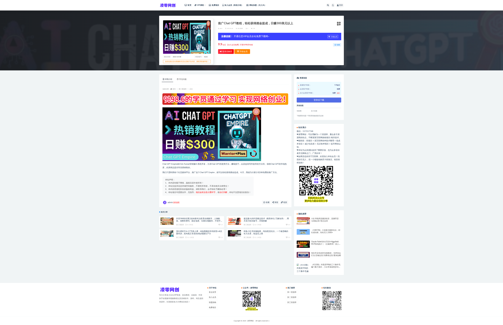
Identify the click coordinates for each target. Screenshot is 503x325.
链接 (285, 202)
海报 (276, 202)
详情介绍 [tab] (168, 79)
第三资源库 (240, 28)
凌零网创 (250, 321)
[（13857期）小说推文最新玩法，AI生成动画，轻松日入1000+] (303, 232)
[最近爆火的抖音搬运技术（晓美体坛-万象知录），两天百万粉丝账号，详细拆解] (234, 221)
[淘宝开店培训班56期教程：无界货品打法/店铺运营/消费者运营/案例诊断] (303, 255)
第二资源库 (291, 297)
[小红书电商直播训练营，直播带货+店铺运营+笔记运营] (303, 220)
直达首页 (212, 292)
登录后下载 (319, 100)
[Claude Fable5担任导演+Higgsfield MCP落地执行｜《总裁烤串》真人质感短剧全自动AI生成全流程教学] (303, 244)
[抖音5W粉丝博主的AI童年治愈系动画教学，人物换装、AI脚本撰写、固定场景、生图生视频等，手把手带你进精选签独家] (167, 221)
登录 (341, 5)
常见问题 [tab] (183, 79)
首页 (189, 5)
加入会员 (212, 297)
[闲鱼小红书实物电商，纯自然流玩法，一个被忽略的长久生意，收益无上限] (234, 233)
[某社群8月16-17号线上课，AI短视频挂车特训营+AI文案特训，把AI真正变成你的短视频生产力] (167, 233)
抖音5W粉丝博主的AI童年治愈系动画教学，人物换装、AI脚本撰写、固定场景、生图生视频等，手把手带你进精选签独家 (199, 221)
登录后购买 (227, 52)
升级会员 (334, 36)
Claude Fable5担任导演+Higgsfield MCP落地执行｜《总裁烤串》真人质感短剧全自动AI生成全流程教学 (326, 244)
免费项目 (215, 5)
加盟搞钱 (212, 302)
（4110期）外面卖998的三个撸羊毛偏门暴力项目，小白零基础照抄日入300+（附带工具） (325, 267)
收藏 (267, 202)
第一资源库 (291, 292)
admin (173, 202)
